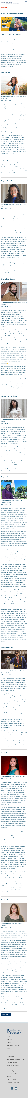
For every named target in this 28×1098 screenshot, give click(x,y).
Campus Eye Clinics (12, 1062)
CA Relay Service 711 (13, 1082)
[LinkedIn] (12, 1088)
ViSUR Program (6, 1015)
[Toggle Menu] (26, 2)
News (8, 1037)
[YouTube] (16, 1088)
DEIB (8, 1048)
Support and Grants (13, 1045)
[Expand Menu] (8, 7)
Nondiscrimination (12, 1074)
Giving (8, 1054)
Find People (10, 1039)
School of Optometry (13, 1065)
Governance (10, 1056)
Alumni (9, 1051)
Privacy (9, 1076)
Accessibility (10, 1071)
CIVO (8, 1068)
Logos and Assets (12, 1079)
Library (9, 1042)
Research (4, 7)
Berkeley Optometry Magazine (16, 1059)
